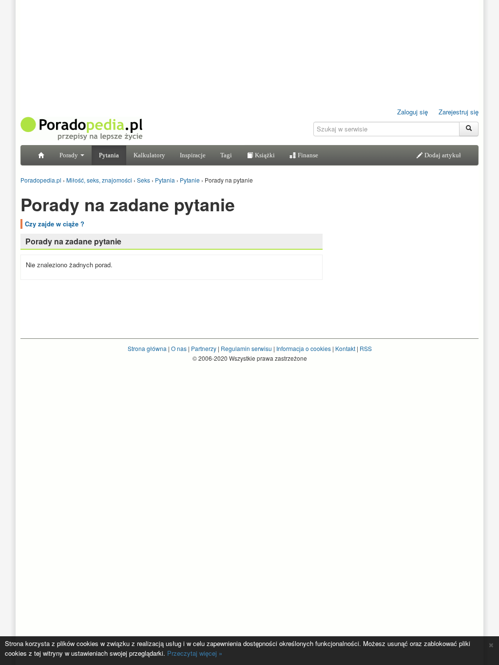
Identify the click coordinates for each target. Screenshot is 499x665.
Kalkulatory (149, 155)
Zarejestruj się (459, 111)
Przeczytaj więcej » (194, 653)
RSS (366, 348)
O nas (179, 348)
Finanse (307, 155)
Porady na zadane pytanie (73, 241)
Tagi (226, 155)
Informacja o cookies (303, 348)
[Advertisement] (405, 251)
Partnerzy (203, 348)
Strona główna (147, 348)
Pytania (109, 155)
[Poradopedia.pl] (81, 127)
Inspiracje (193, 155)
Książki (264, 155)
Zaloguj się (412, 111)
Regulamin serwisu (246, 348)
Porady (69, 155)
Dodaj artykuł (442, 155)
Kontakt (345, 348)
